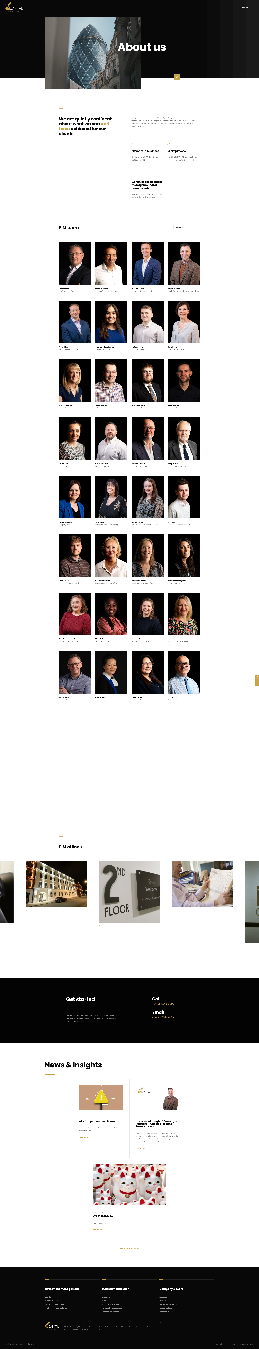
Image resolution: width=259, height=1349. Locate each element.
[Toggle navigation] (252, 7)
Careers (162, 1301)
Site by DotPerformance (245, 1344)
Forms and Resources (168, 1304)
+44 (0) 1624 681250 (163, 1003)
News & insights (165, 1308)
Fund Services (107, 1301)
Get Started (257, 680)
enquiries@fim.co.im (163, 1017)
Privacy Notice (218, 1344)
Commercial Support (110, 1312)
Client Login (245, 7)
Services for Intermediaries (56, 1308)
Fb (160, 1323)
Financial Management (112, 1308)
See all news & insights (129, 1248)
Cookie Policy (230, 1344)
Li (163, 1323)
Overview (48, 1297)
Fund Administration (110, 1304)
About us (163, 1297)
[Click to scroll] (177, 77)
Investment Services (53, 1301)
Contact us (164, 1312)
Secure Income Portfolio (54, 1304)
